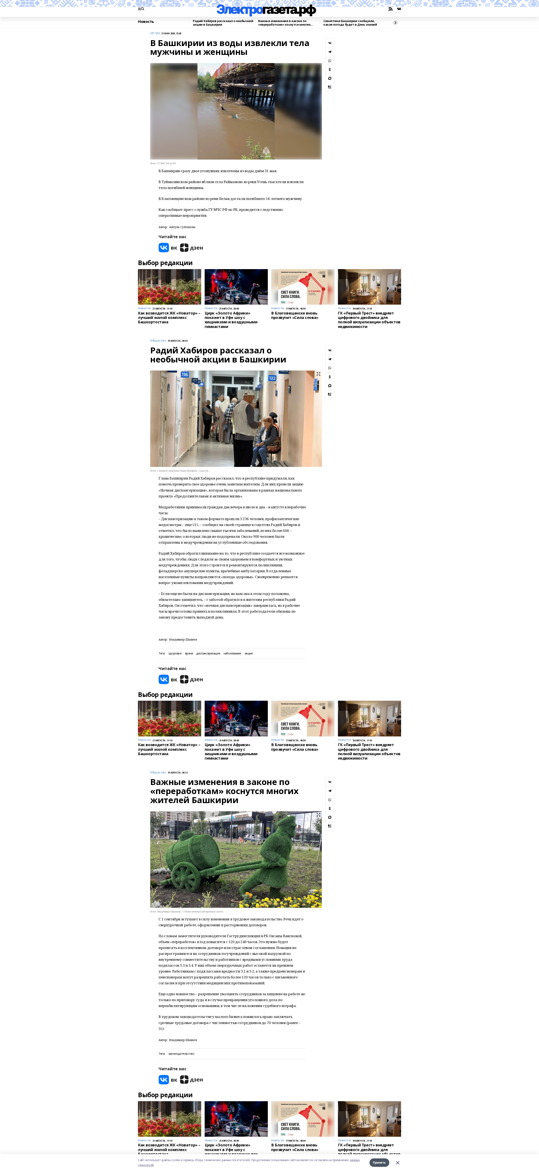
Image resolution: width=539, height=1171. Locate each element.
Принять (379, 1162)
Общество (158, 340)
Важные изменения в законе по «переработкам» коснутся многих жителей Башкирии (284, 22)
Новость (146, 21)
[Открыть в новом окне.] (168, 247)
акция (249, 653)
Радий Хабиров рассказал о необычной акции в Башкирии (223, 22)
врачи (189, 653)
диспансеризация (208, 653)
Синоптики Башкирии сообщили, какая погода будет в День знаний (350, 22)
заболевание (232, 653)
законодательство (181, 1054)
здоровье (175, 653)
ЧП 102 (155, 33)
